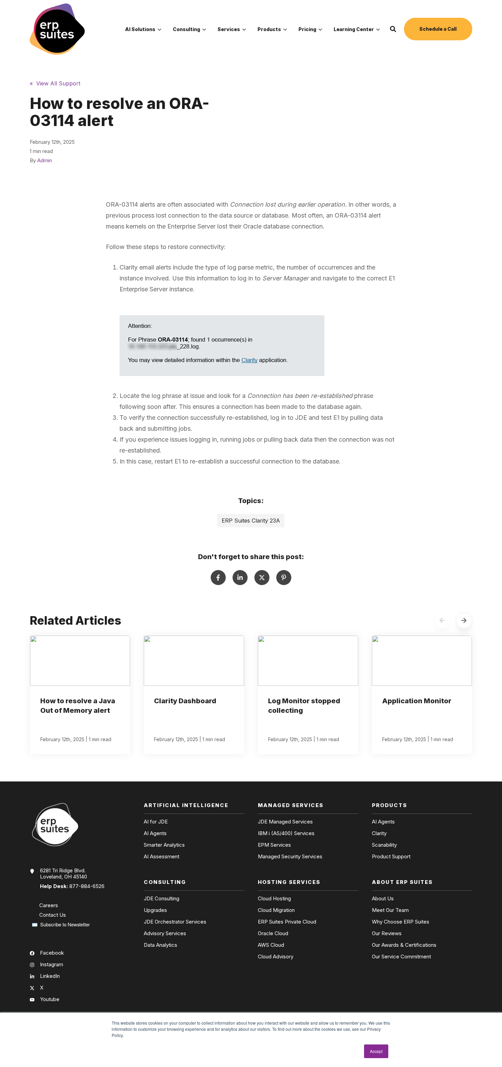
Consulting (186, 29)
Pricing (307, 29)
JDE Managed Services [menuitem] (285, 822)
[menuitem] (143, 29)
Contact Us (52, 915)
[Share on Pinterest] (283, 577)
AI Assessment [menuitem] (161, 857)
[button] (393, 29)
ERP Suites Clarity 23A (251, 520)
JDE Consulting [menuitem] (161, 899)
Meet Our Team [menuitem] (390, 910)
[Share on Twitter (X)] (261, 577)
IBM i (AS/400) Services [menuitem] (286, 833)
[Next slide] (464, 620)
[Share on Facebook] (218, 577)
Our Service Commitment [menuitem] (401, 957)
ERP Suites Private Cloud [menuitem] (287, 922)
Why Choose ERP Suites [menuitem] (400, 922)
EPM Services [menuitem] (274, 845)
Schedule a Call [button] (438, 29)
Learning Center (354, 29)
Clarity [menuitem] (379, 833)
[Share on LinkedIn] (240, 577)
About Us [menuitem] (383, 899)
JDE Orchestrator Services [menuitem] (175, 922)
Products (269, 29)
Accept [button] (376, 1051)
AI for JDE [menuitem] (156, 822)
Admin (44, 160)
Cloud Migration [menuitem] (276, 910)
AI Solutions (140, 29)
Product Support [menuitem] (391, 857)
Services (229, 29)
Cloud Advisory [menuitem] (275, 957)
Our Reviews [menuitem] (387, 933)
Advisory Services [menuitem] (165, 933)
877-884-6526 (86, 886)
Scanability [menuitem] (384, 845)
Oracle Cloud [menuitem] (273, 933)
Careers (48, 905)
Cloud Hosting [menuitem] (274, 899)
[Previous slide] (442, 620)
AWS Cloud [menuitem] (271, 945)
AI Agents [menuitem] (155, 833)
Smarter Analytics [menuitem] (164, 845)
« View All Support (55, 83)
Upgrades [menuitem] (155, 910)
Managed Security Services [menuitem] (290, 857)
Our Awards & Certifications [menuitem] (404, 945)
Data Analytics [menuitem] (160, 945)
